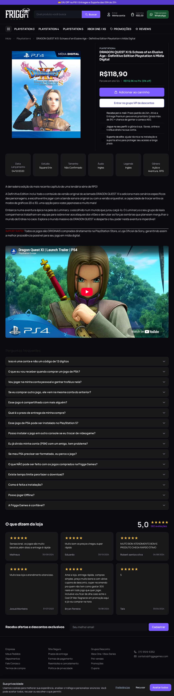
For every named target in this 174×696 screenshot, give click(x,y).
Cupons (95, 668)
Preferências (123, 687)
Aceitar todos (160, 687)
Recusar (140, 687)
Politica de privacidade (60, 668)
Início (8, 38)
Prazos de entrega (58, 653)
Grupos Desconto (100, 649)
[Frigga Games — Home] (17, 14)
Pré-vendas (97, 658)
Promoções (97, 663)
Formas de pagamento (60, 658)
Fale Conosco (12, 663)
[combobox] (58, 14)
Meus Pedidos (12, 653)
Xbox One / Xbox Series (103, 653)
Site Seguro (54, 649)
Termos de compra (15, 668)
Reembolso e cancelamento (63, 663)
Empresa (10, 649)
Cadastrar (158, 627)
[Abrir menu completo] (8, 29)
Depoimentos (12, 658)
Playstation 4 (24, 38)
